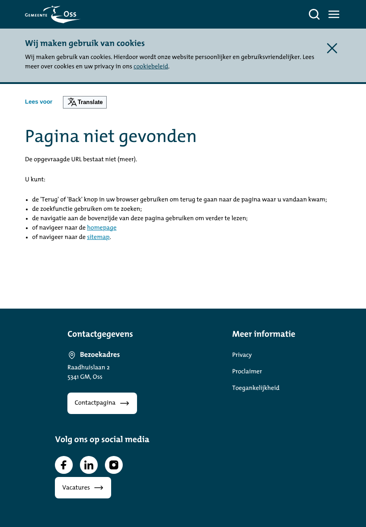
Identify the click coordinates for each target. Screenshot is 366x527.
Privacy (242, 355)
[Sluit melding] (332, 48)
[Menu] (334, 14)
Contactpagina (95, 403)
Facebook (64, 465)
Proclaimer (247, 371)
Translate (90, 102)
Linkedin (89, 465)
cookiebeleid (150, 66)
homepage (101, 228)
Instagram (114, 465)
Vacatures (76, 488)
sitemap (98, 237)
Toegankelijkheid (255, 388)
